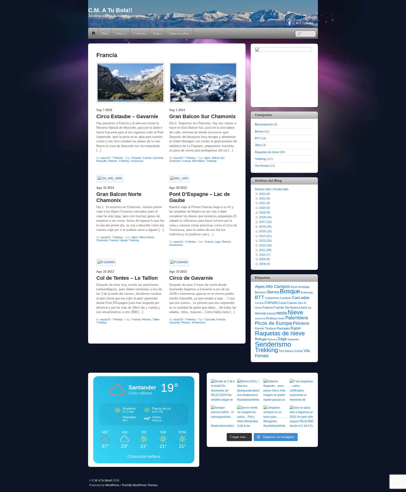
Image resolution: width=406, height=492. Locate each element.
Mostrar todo (263, 189)
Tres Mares (286, 351)
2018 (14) (265, 217)
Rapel (296, 328)
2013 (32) (265, 240)
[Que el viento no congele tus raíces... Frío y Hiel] (249, 417)
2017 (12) (265, 221)
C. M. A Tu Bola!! (302, 23)
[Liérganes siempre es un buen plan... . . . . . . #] (275, 417)
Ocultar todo (281, 189)
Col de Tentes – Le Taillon (127, 278)
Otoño (281, 318)
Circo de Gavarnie (191, 278)
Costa (282, 303)
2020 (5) (264, 207)
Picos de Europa (273, 323)
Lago (217, 241)
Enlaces (120, 33)
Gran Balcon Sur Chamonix (202, 116)
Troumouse (136, 160)
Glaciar (123, 240)
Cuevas (292, 303)
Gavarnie (158, 157)
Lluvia (271, 313)
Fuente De (281, 307)
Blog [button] (105, 33)
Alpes (207, 157)
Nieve (295, 312)
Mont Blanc (198, 160)
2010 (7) (264, 254)
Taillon (156, 319)
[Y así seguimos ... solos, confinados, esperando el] (302, 391)
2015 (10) (265, 231)
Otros (258, 145)
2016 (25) (265, 226)
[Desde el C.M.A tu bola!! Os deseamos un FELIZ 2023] (223, 391)
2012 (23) (265, 245)
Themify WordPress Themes (140, 485)
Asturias (304, 287)
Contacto (139, 33)
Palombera (296, 317)
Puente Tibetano (265, 328)
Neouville (101, 160)
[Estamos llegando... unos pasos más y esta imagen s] (275, 391)
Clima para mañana (143, 456)
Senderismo (176, 245)
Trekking (117, 157)
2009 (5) (264, 259)
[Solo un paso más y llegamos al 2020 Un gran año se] (302, 417)
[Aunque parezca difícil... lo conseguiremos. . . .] (223, 417)
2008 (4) (264, 263)
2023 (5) (264, 193)
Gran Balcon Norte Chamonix (118, 197)
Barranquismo (264, 124)
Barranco (261, 292)
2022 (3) (264, 198)
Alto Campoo (277, 286)
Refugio (261, 339)
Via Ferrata (262, 165)
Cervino (259, 303)
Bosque (290, 291)
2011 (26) (265, 250)
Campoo (285, 298)
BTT (257, 138)
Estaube (136, 157)
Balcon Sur (218, 157)
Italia (304, 307)
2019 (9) (264, 212)
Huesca (295, 307)
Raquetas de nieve (267, 152)
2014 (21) (265, 235)
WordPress (112, 485)
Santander (293, 339)
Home (93, 33)
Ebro (300, 303)
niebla (281, 313)
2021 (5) (264, 203)
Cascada (210, 319)
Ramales (283, 328)
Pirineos (112, 160)
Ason (294, 287)
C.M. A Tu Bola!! (102, 480)
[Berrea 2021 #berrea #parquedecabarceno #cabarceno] (249, 391)
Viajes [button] (157, 33)
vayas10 (105, 157)
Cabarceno (272, 298)
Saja (282, 338)
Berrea (259, 131)
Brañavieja (307, 292)
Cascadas (300, 297)
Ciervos (271, 303)
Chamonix (175, 160)
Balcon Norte (146, 237)
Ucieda (298, 351)
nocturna (260, 318)
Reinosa (272, 339)
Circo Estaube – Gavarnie (127, 116)
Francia (147, 157)
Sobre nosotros (179, 33)
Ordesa (271, 318)
